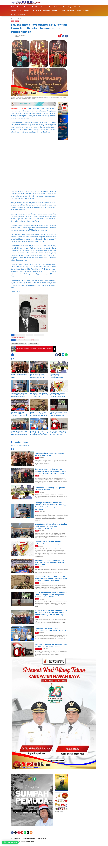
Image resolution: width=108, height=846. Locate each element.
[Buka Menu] (96, 3)
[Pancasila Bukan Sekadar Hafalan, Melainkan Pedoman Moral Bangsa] (59, 386)
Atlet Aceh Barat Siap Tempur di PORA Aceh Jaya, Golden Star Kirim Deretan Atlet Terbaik (19, 413)
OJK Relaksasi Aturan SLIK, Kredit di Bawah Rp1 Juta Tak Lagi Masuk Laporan (59, 432)
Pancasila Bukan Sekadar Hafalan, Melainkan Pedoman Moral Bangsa (57, 394)
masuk (18, 445)
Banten (12, 21)
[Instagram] (18, 832)
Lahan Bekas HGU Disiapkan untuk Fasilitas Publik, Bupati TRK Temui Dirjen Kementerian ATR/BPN (39, 394)
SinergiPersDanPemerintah (18, 337)
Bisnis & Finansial (54, 428)
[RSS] (31, 832)
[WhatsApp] (66, 354)
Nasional (16, 21)
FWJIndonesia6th (39, 335)
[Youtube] (21, 832)
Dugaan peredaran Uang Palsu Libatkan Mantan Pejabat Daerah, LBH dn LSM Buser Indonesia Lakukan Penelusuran (38, 413)
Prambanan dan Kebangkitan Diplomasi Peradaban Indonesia (57, 375)
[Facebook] (56, 354)
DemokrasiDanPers (20, 335)
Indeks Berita (42, 838)
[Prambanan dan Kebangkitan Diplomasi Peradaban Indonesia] (59, 367)
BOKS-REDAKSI (15, 838)
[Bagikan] (66, 36)
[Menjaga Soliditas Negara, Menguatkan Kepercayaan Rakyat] (20, 367)
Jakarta (13, 371)
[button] (10, 842)
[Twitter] (59, 354)
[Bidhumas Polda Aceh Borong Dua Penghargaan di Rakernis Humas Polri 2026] (39, 424)
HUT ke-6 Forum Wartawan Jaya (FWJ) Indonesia (27, 340)
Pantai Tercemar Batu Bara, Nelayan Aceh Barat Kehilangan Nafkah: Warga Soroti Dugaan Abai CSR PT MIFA (58, 413)
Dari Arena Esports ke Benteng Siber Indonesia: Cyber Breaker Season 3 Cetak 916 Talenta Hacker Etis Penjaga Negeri (38, 375)
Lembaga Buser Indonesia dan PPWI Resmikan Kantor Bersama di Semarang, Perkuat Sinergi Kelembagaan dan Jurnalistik (19, 394)
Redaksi (16, 35)
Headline (33, 371)
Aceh (52, 390)
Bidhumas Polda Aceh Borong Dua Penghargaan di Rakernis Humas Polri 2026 (39, 432)
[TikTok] (28, 832)
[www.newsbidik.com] (26, 2)
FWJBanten (30, 335)
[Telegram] (63, 354)
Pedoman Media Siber (28, 838)
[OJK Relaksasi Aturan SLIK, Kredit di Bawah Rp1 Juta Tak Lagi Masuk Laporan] (59, 424)
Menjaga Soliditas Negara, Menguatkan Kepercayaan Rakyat (19, 375)
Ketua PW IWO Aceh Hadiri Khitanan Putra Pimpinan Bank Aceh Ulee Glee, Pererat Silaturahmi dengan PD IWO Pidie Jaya (20, 432)
